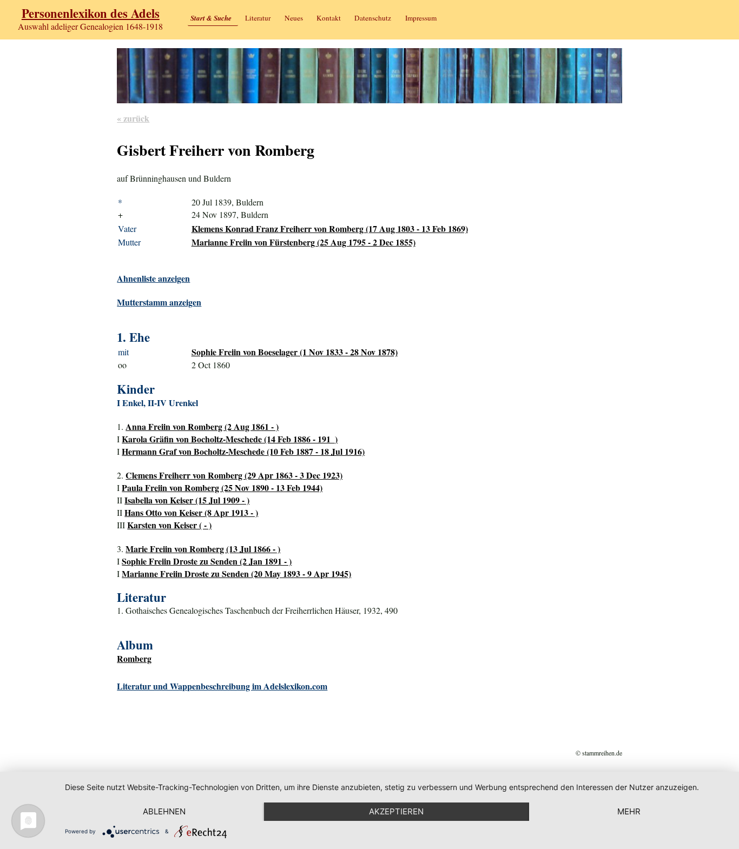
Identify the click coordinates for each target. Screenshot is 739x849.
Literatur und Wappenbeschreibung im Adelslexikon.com (222, 686)
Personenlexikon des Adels (91, 13)
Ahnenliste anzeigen (153, 278)
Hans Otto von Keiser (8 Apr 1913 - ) (191, 512)
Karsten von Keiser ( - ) (169, 525)
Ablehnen (164, 811)
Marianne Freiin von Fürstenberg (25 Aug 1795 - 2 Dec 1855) (303, 242)
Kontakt (328, 18)
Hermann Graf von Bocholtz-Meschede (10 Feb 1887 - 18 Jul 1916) (243, 451)
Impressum (421, 18)
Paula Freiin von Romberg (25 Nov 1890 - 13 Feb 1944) (222, 487)
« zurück (133, 118)
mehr (629, 811)
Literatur (257, 18)
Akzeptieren (396, 811)
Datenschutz (372, 18)
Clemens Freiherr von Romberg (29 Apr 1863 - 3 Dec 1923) (234, 475)
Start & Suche (211, 18)
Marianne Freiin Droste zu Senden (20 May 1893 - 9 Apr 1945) (236, 573)
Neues (294, 18)
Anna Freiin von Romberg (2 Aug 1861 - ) (202, 426)
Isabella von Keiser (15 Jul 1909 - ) (186, 500)
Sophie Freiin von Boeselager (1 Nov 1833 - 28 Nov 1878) (295, 352)
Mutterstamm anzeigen (159, 302)
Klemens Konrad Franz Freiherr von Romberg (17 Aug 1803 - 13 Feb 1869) (330, 228)
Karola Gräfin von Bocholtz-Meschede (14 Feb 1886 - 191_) (230, 439)
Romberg (134, 658)
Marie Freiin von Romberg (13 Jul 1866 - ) (203, 548)
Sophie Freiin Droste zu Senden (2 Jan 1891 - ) (207, 561)
